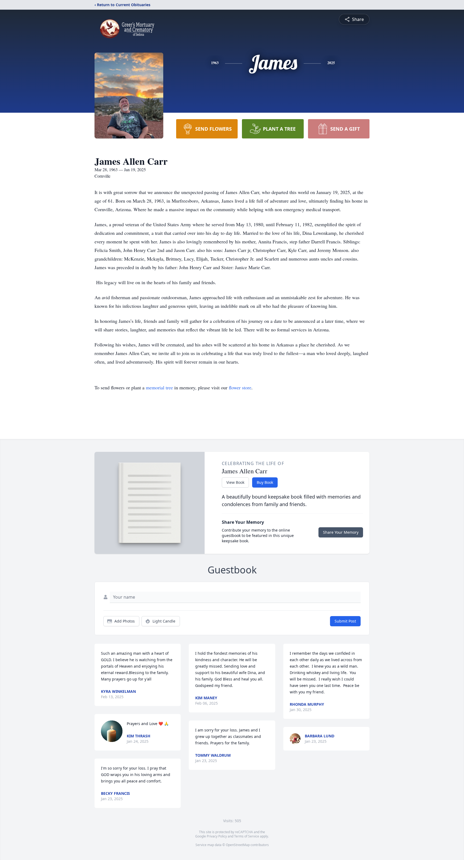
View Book (235, 482)
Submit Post (345, 621)
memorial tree (159, 387)
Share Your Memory (340, 532)
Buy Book (265, 482)
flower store (240, 387)
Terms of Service (246, 836)
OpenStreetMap (238, 845)
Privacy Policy (217, 836)
